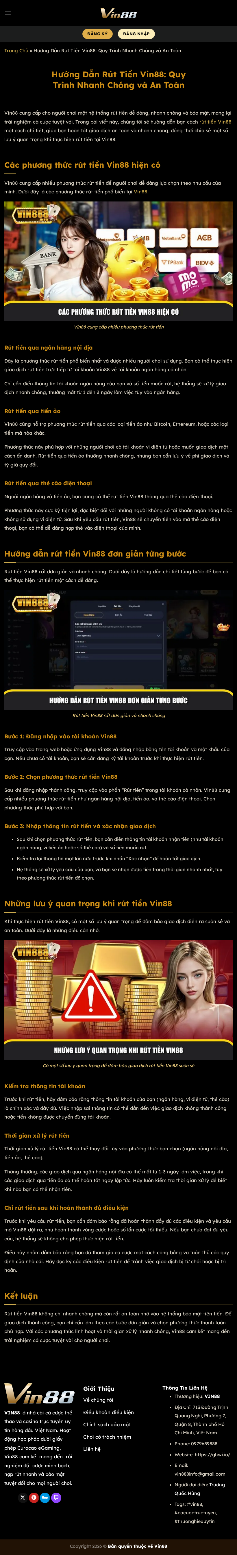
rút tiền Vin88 (215, 122)
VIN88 (12, 1413)
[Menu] (7, 13)
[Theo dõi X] (23, 1498)
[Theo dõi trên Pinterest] (34, 1498)
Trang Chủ (16, 50)
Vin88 (140, 191)
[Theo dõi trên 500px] (45, 1498)
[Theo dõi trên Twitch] (56, 1498)
